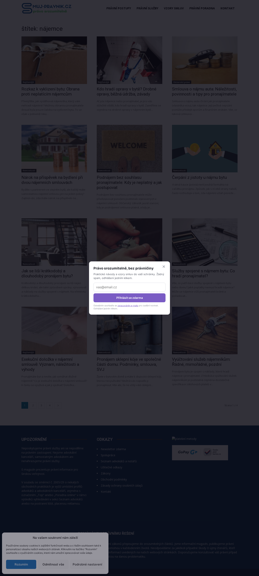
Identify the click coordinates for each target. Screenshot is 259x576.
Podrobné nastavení (87, 564)
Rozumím (21, 564)
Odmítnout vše (53, 564)
